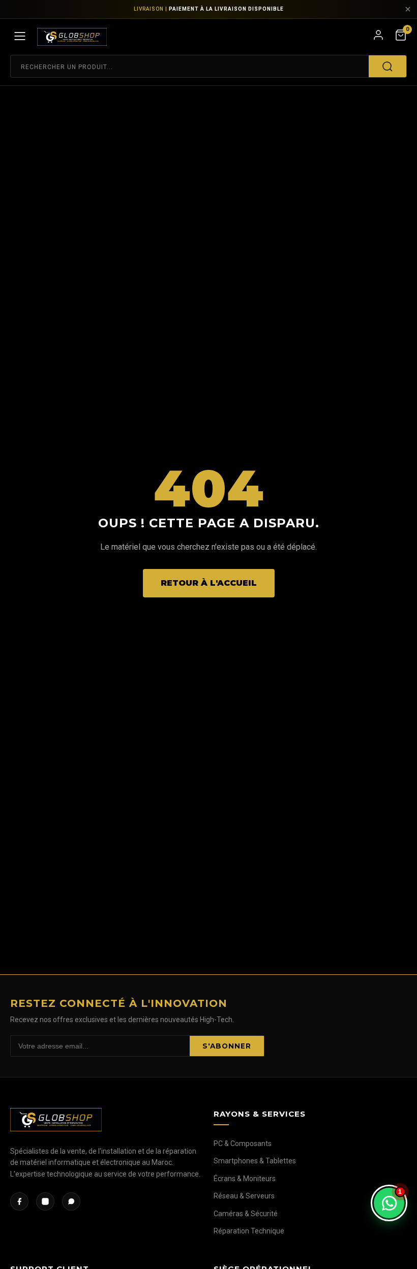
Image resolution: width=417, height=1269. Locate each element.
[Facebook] (19, 1201)
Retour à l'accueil (209, 583)
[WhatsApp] (71, 1201)
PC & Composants (243, 1143)
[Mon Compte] (378, 37)
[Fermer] (407, 9)
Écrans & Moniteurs (245, 1179)
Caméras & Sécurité (246, 1214)
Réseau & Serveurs (244, 1196)
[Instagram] (45, 1201)
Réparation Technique (249, 1231)
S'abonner (226, 1046)
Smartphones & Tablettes (255, 1161)
